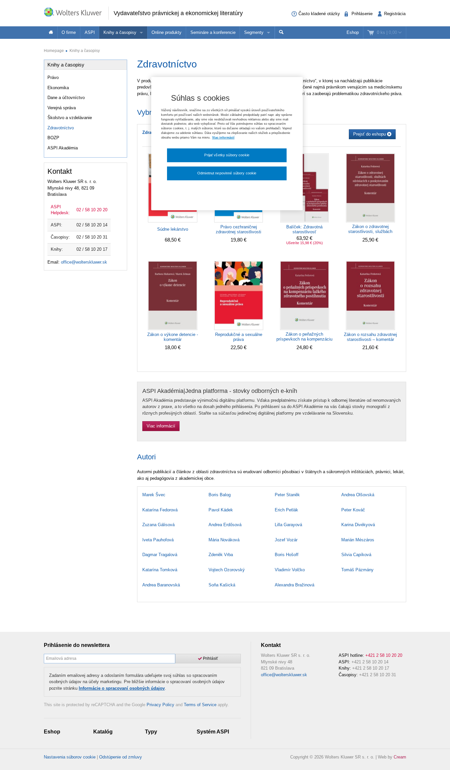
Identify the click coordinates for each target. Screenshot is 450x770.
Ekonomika (58, 87)
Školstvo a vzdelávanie (69, 117)
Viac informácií (161, 426)
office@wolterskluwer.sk (84, 262)
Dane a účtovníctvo (66, 97)
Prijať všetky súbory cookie (226, 155)
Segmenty (254, 32)
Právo (53, 77)
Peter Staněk (287, 494)
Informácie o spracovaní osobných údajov (122, 688)
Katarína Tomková (159, 569)
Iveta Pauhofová (158, 539)
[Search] (281, 32)
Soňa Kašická (222, 584)
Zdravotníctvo (60, 127)
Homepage (54, 50)
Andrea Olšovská (357, 494)
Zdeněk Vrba (221, 554)
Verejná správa (61, 107)
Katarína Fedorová (160, 509)
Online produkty (167, 32)
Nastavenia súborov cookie (70, 757)
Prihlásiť (210, 658)
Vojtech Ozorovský (227, 569)
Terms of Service (200, 704)
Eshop (353, 32)
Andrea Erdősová (225, 524)
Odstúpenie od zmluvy (120, 757)
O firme (69, 32)
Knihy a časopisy (119, 32)
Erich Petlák (286, 509)
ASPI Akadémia (62, 147)
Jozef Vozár (286, 539)
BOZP (53, 137)
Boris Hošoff (286, 554)
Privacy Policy (160, 704)
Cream (400, 757)
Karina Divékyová (358, 524)
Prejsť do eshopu (370, 134)
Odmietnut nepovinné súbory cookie (226, 173)
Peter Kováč (353, 509)
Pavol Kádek (221, 509)
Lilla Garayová (288, 524)
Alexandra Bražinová (294, 584)
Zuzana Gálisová (158, 524)
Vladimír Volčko (290, 569)
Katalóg (103, 731)
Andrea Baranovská (161, 584)
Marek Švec (153, 494)
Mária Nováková (224, 539)
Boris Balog (220, 494)
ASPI (90, 32)
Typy (151, 731)
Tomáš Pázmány (357, 569)
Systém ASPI (213, 731)
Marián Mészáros (357, 539)
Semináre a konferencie (213, 32)
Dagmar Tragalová (159, 554)
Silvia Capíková (356, 554)
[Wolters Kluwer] (76, 12)
